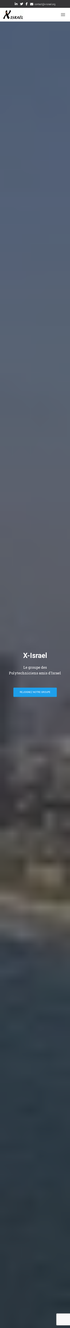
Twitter (21, 4)
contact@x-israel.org (45, 4)
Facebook (27, 4)
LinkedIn (16, 4)
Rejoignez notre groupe (35, 692)
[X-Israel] (14, 15)
